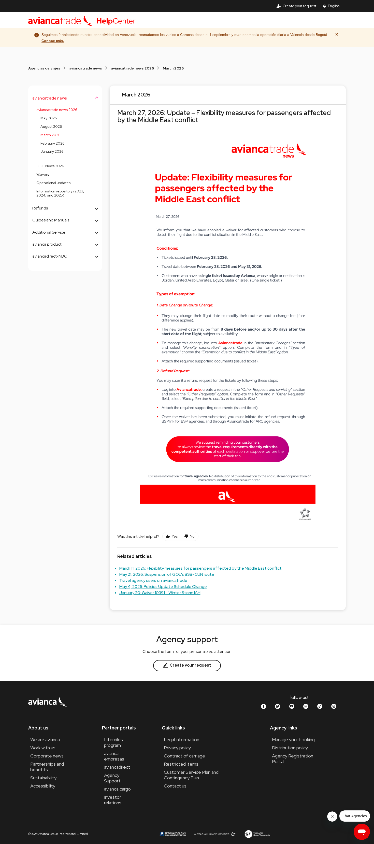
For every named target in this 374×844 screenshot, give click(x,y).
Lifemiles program (113, 742)
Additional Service (48, 232)
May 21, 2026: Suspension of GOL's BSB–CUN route (166, 574)
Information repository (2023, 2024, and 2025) (60, 193)
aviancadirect (117, 767)
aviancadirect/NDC (49, 256)
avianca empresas (114, 756)
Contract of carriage (184, 756)
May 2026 (48, 118)
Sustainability (43, 778)
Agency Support (112, 778)
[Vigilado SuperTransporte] (257, 834)
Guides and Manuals (50, 220)
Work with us (42, 748)
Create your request (296, 6)
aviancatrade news (85, 68)
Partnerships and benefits (47, 766)
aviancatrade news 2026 (132, 68)
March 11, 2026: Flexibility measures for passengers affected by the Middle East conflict (200, 568)
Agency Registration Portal (292, 758)
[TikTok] (319, 706)
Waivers (42, 174)
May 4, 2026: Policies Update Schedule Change (163, 586)
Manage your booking (293, 739)
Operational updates (53, 182)
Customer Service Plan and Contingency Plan (191, 775)
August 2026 (51, 126)
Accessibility (42, 786)
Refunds (40, 208)
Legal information (181, 739)
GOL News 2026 (50, 166)
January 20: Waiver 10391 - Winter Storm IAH (159, 592)
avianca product (47, 244)
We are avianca (45, 739)
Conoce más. (52, 41)
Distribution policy (290, 748)
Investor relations (112, 800)
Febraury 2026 (52, 143)
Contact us (175, 786)
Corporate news (47, 756)
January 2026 (52, 151)
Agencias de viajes (44, 68)
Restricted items (181, 764)
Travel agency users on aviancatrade (153, 580)
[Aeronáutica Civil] (172, 834)
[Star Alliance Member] (215, 834)
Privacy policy (177, 748)
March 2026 (173, 68)
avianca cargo (117, 789)
